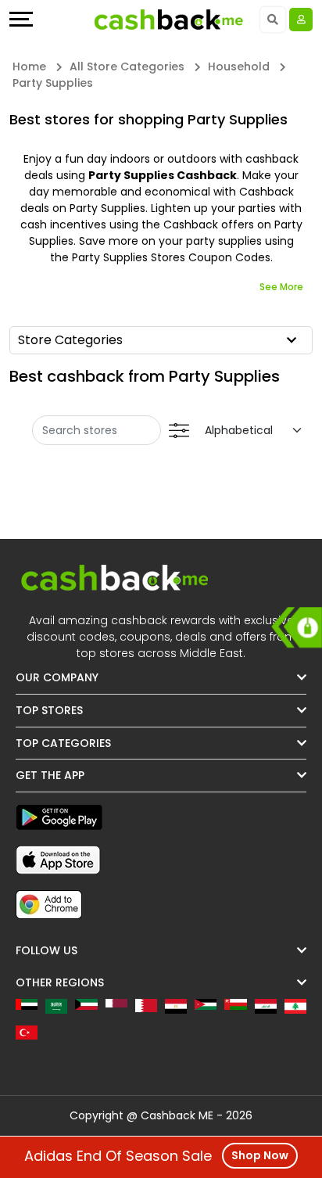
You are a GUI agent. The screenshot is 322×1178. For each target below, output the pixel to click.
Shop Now (259, 1155)
